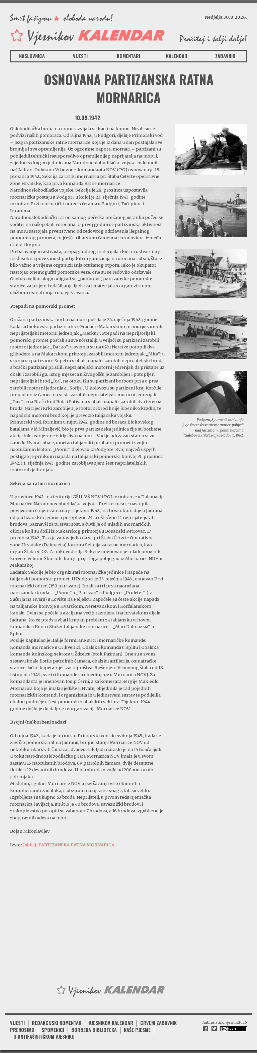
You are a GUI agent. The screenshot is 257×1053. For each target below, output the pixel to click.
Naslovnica (32, 55)
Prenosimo (22, 1029)
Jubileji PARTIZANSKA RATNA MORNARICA (68, 844)
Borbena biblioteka (94, 1029)
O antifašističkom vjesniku (44, 1036)
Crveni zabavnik (158, 1022)
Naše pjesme (137, 1029)
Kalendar (176, 55)
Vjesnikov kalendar (111, 1022)
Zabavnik (225, 55)
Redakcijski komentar (57, 1022)
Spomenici (52, 1029)
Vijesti (80, 55)
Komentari (128, 55)
